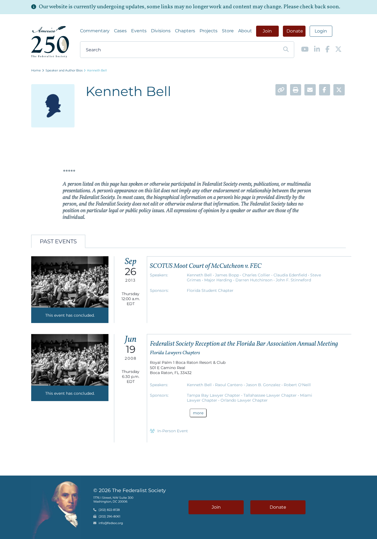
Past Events (58, 241)
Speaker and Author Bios (64, 70)
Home (36, 70)
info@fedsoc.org (111, 523)
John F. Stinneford (293, 279)
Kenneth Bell (97, 70)
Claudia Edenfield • (292, 275)
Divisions (161, 30)
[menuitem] (95, 31)
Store (228, 30)
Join (267, 31)
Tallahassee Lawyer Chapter (270, 395)
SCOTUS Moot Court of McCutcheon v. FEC (205, 266)
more (198, 412)
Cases (120, 30)
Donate (294, 31)
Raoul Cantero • (230, 384)
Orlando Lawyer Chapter (244, 400)
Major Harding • (219, 279)
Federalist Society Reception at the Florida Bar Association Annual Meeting (244, 344)
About (245, 30)
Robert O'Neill (297, 384)
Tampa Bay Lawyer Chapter (214, 395)
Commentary (95, 30)
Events (139, 30)
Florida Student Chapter (210, 290)
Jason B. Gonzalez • (265, 384)
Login (321, 31)
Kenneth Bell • (201, 275)
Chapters (185, 30)
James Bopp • (228, 275)
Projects (208, 30)
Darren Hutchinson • (255, 279)
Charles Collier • (258, 275)
